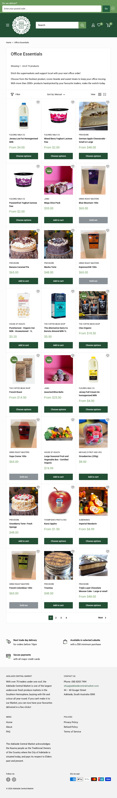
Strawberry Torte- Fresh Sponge (20, 525)
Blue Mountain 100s (88, 203)
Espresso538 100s (88, 267)
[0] (108, 25)
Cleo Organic (85, 328)
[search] (57, 25)
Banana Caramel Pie (19, 267)
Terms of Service (72, 731)
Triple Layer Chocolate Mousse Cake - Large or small (93, 589)
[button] (112, 8)
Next (100, 617)
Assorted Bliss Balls (53, 392)
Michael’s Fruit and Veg (90, 452)
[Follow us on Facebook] (8, 779)
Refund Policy (71, 727)
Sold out (93, 220)
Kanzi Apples (50, 523)
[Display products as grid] (99, 94)
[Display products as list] (104, 94)
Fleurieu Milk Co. (17, 135)
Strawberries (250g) (88, 456)
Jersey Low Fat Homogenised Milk (23, 140)
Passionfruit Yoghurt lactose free (23, 204)
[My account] (93, 25)
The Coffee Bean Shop (54, 324)
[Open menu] (7, 25)
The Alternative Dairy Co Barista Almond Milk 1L (56, 329)
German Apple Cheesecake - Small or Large (92, 140)
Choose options (23, 156)
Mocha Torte (50, 267)
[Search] (82, 25)
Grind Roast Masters (89, 199)
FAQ (8, 731)
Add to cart (58, 220)
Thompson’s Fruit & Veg (55, 520)
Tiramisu (48, 588)
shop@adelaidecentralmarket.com (81, 686)
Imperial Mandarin (88, 523)
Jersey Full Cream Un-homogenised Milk (89, 394)
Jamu (46, 199)
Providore (84, 135)
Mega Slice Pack (52, 203)
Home (8, 42)
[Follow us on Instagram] (14, 779)
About (9, 727)
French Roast (15, 392)
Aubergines (84, 520)
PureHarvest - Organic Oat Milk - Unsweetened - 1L (22, 329)
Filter (18, 94)
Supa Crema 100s (17, 456)
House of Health (17, 324)
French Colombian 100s (20, 588)
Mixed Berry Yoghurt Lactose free (58, 140)
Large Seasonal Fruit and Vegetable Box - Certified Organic (56, 459)
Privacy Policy (71, 722)
